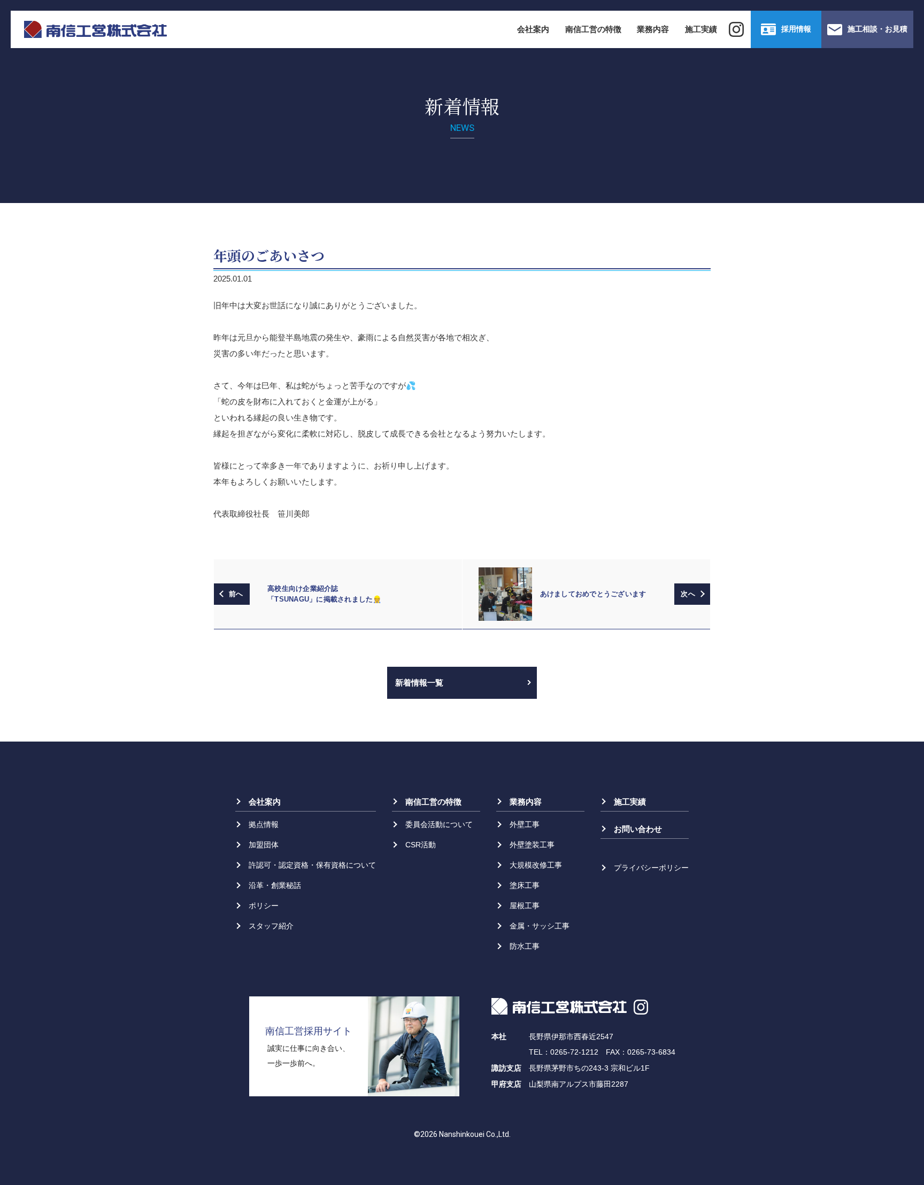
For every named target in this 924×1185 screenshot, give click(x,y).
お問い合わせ (638, 828)
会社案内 (533, 29)
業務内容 (653, 29)
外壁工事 (525, 824)
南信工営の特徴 (593, 29)
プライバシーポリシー (651, 867)
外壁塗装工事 (532, 844)
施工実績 (701, 29)
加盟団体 (264, 844)
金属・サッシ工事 (539, 926)
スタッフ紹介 (271, 926)
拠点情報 (264, 824)
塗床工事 (525, 885)
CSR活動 (420, 844)
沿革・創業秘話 (275, 885)
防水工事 (525, 946)
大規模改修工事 (536, 865)
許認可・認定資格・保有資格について (312, 865)
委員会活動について (439, 824)
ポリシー (264, 905)
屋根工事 (525, 905)
